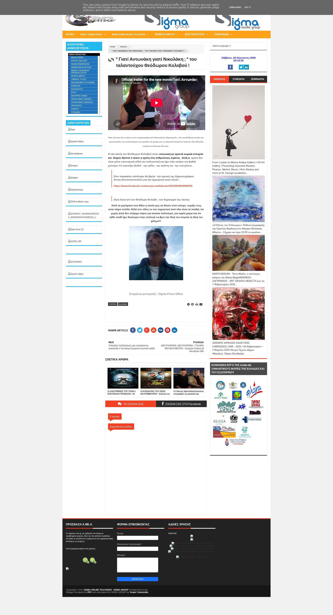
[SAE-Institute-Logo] (78, 201)
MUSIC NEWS (77, 57)
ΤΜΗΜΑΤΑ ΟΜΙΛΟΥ (165, 34)
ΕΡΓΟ (73, 92)
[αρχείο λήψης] (76, 141)
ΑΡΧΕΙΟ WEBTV (78, 76)
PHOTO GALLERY (79, 61)
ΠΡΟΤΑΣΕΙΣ (76, 106)
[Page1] (204, 30)
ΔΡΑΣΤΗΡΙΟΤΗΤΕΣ (195, 34)
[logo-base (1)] (76, 229)
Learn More (235, 7)
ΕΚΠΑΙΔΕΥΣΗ (77, 89)
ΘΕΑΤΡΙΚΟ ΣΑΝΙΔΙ (79, 96)
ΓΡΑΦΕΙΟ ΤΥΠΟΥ (78, 79)
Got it (248, 7)
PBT (89, 592)
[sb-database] (75, 153)
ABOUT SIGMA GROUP (91, 34)
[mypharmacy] (75, 189)
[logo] (71, 129)
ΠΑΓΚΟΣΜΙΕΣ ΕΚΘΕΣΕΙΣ (82, 102)
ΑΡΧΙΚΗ (70, 34)
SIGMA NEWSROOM (80, 64)
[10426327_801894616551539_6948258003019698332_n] (84, 217)
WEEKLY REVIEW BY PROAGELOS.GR (80, 72)
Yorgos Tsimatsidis (139, 592)
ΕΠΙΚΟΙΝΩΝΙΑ (221, 34)
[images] (73, 165)
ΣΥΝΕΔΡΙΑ (75, 112)
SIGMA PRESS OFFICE (81, 67)
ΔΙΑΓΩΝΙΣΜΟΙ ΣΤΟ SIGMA (82, 82)
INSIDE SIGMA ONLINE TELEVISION (128, 34)
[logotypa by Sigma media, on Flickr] (238, 451)
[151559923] (75, 262)
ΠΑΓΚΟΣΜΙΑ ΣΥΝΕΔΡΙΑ (81, 99)
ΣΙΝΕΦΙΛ (123, 47)
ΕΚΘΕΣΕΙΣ (75, 86)
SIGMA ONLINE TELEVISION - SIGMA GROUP (106, 590)
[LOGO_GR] (74, 241)
